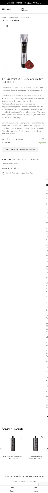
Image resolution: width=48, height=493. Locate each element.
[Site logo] (24, 9)
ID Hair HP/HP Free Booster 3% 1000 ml (35, 458)
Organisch (16, 164)
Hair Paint (25, 18)
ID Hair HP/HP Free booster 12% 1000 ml (12, 458)
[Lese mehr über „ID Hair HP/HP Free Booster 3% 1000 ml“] (42, 437)
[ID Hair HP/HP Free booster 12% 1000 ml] (12, 444)
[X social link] (11, 168)
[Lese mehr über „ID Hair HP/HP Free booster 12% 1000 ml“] (19, 437)
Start (4, 18)
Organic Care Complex (11, 20)
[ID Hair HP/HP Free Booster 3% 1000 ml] (35, 444)
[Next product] (10, 26)
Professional (14, 18)
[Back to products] (6, 26)
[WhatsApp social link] (18, 168)
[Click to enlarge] (7, 70)
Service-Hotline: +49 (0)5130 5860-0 (24, 2)
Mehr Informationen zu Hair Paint (19, 173)
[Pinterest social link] (15, 168)
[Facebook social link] (8, 168)
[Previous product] (3, 26)
